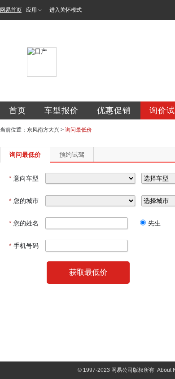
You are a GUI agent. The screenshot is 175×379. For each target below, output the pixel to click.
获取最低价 (88, 272)
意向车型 (24, 178)
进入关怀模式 (65, 10)
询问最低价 (25, 154)
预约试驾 (71, 154)
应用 (31, 10)
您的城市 (24, 200)
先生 (154, 223)
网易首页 (11, 10)
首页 (17, 110)
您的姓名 (24, 223)
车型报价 (61, 110)
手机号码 (24, 245)
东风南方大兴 (43, 130)
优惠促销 (114, 110)
